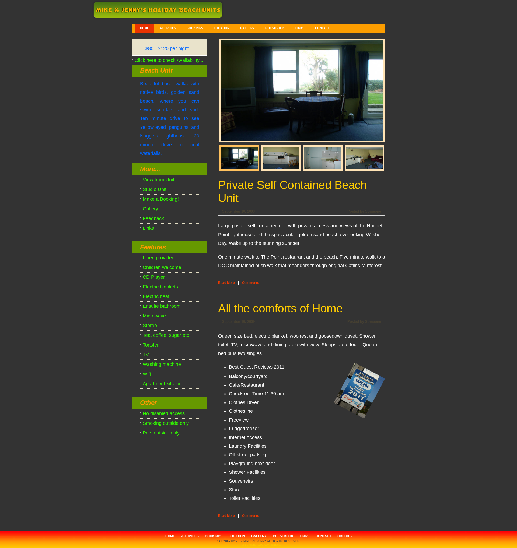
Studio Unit (154, 189)
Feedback (153, 218)
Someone (373, 211)
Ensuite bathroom (162, 306)
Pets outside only (161, 433)
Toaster (151, 345)
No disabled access (164, 413)
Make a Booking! (161, 199)
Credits (344, 536)
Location (221, 28)
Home (144, 28)
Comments (250, 283)
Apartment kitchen (162, 383)
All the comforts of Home (280, 308)
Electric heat (156, 296)
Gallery (247, 28)
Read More (226, 283)
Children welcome (162, 267)
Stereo (150, 325)
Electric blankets (160, 286)
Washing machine (162, 364)
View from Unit (158, 179)
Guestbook (275, 28)
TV (146, 354)
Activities (168, 28)
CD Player (154, 277)
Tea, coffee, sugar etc (166, 335)
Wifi (147, 374)
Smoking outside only (166, 423)
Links (299, 28)
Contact (322, 28)
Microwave (154, 316)
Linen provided (158, 257)
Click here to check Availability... (169, 60)
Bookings (195, 28)
